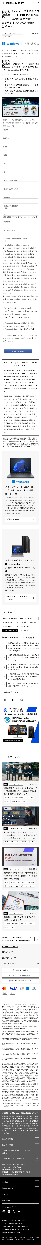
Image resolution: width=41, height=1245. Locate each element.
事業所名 (6, 138)
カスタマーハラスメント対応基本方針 (15, 1226)
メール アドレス (9, 230)
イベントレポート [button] (28, 886)
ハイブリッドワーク (23, 626)
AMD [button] (8, 801)
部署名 (5, 147)
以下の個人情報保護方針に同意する (16, 239)
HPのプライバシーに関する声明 (16, 317)
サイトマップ (24, 1229)
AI (21, 33)
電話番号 (6, 222)
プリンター (24, 631)
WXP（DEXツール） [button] (20, 801)
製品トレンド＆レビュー (28, 618)
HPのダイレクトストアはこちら (18, 598)
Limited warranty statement (11, 1232)
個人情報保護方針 (27, 329)
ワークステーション (11, 33)
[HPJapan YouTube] (19, 1211)
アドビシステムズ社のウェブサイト (20, 1104)
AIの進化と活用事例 (10, 618)
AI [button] (7, 882)
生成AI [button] (32, 882)
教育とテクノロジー (29, 622)
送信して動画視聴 (18, 351)
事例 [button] (32, 797)
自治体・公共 (7, 626)
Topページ (5, 937)
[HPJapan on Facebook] (8, 1211)
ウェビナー (8, 37)
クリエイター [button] (10, 927)
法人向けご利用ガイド (14, 1123)
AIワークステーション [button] (19, 882)
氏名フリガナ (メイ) (10, 189)
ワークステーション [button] (20, 797)
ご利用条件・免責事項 (9, 1229)
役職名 (5, 155)
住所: (5, 214)
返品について (21, 1165)
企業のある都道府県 (10, 206)
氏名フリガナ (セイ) (10, 180)
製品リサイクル (23, 1220)
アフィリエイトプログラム (11, 1167)
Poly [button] (8, 797)
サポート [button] (5, 1194)
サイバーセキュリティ (11, 622)
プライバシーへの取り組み (11, 1223)
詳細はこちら (13, 519)
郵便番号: (7, 197)
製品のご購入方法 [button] (8, 1188)
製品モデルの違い (19, 1131)
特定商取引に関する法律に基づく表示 (15, 1172)
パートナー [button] (6, 1200)
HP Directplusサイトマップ (11, 1169)
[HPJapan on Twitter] (14, 1211)
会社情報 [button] (5, 1182)
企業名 (6, 130)
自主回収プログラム (9, 1220)
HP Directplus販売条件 (10, 1174)
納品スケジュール (8, 1165)
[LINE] (3, 1211)
